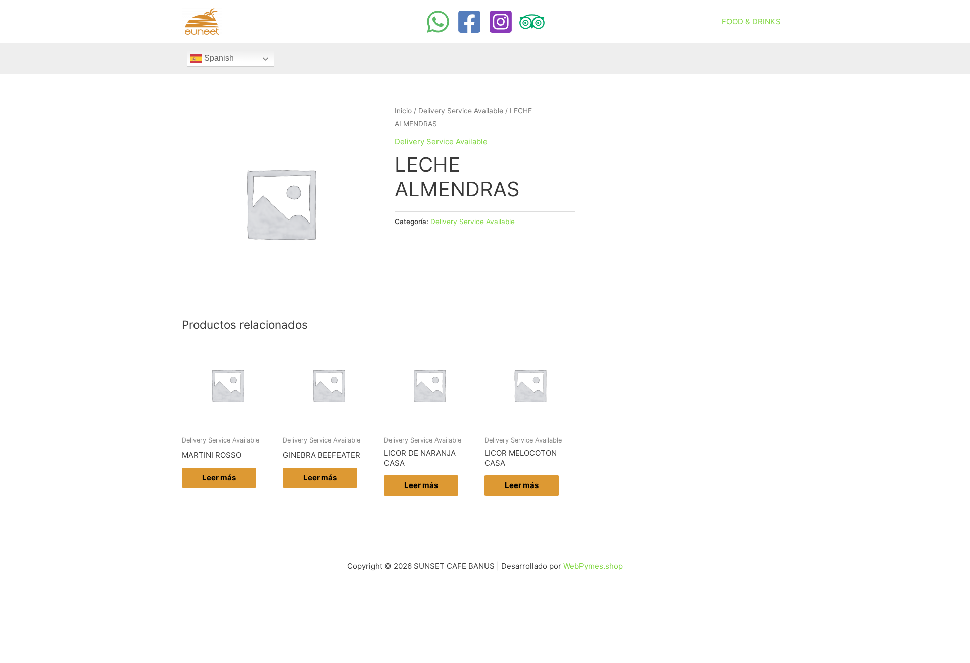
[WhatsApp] (438, 21)
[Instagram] (500, 21)
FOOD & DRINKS (751, 21)
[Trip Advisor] (532, 21)
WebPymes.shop (593, 566)
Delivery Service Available (460, 111)
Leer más (219, 477)
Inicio (403, 111)
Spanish (218, 58)
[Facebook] (469, 21)
